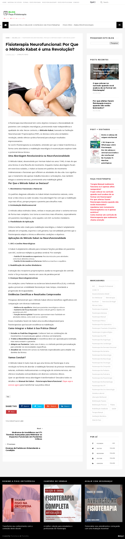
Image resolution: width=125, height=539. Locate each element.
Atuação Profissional (106, 286)
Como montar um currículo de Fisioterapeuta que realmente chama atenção (103, 217)
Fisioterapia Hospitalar (100, 309)
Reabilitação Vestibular (100, 409)
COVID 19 (95, 290)
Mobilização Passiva (99, 401)
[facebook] (90, 2)
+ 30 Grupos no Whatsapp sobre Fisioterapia (108, 144)
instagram (106, 453)
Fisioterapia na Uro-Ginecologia (103, 389)
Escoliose (95, 302)
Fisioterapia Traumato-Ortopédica (104, 328)
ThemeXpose (15, 536)
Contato (76, 2)
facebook (106, 443)
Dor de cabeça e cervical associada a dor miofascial (109, 152)
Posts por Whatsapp (49, 2)
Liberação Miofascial (99, 397)
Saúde (114, 409)
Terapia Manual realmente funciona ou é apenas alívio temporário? (102, 186)
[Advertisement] (78, 13)
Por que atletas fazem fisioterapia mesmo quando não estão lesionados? (104, 202)
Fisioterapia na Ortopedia (101, 366)
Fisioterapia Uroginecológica (102, 332)
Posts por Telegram (65, 2)
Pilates (112, 405)
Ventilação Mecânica (99, 416)
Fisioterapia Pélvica (98, 321)
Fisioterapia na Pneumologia (102, 378)
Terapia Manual (97, 412)
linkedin (106, 463)
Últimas (25, 2)
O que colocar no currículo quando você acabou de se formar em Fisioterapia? (102, 194)
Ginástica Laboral (98, 393)
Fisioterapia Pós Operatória (101, 324)
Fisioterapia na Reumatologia (102, 382)
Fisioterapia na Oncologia (101, 363)
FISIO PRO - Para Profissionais (78, 25)
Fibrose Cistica (97, 305)
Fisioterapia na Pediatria (100, 370)
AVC (93, 286)
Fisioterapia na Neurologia (101, 359)
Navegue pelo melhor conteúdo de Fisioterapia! (35, 25)
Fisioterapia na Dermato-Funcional (104, 347)
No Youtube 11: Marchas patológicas (107, 160)
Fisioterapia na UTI (98, 386)
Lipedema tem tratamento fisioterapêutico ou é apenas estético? (103, 209)
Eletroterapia (110, 298)
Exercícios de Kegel (109, 302)
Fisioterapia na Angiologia (101, 340)
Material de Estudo (15, 2)
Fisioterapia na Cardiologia (101, 344)
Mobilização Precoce (99, 405)
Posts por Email (35, 2)
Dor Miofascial (97, 298)
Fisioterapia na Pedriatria (101, 374)
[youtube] (91, 2)
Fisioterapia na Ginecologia (101, 355)
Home (4, 2)
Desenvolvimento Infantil (100, 294)
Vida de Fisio (96, 420)
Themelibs (25, 536)
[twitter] (93, 2)
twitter (106, 448)
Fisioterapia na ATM (99, 336)
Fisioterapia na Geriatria (100, 351)
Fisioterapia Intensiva (99, 313)
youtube (106, 458)
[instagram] (94, 2)
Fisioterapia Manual (99, 317)
